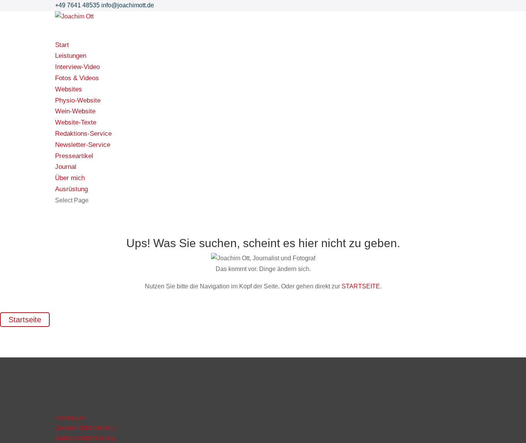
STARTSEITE (361, 286)
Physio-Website (78, 100)
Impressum (70, 417)
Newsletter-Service (82, 144)
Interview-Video (77, 67)
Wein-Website (75, 111)
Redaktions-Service (83, 133)
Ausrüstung (71, 189)
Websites (68, 89)
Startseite (24, 319)
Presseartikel (74, 156)
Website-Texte (75, 122)
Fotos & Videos (77, 78)
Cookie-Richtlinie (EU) (86, 427)
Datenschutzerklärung (85, 438)
